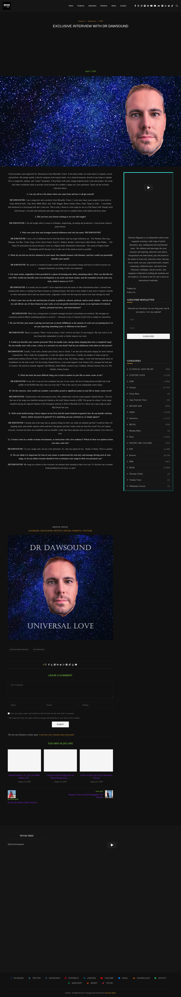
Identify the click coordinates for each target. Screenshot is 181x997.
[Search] (176, 5)
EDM (149, 381)
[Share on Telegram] (67, 665)
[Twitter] (138, 5)
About (113, 6)
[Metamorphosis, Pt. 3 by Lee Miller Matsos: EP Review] (24, 760)
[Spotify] (162, 5)
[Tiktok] (172, 5)
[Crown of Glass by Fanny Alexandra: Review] (96, 760)
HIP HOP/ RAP (149, 406)
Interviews (92, 6)
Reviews (104, 6)
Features (80, 6)
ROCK (149, 468)
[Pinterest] (145, 5)
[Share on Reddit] (61, 665)
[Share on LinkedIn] (58, 665)
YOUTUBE (87, 531)
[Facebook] (135, 5)
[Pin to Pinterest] (55, 665)
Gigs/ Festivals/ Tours (149, 400)
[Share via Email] (76, 665)
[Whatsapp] (165, 5)
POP (149, 449)
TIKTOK (67, 531)
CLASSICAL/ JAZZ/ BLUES (149, 369)
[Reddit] (169, 5)
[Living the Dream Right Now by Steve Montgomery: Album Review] (60, 760)
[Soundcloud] (158, 5)
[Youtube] (151, 5)
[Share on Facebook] (48, 665)
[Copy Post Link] (70, 665)
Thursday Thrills (149, 474)
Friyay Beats (149, 394)
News (71, 6)
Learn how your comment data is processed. (56, 735)
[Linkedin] (148, 5)
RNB (149, 462)
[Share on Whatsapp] (63, 665)
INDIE (149, 412)
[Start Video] (148, 188)
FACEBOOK (34, 531)
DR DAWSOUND (39, 649)
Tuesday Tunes (149, 480)
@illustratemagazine (16, 844)
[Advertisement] (90, 49)
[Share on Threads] (73, 665)
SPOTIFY (58, 531)
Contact (123, 6)
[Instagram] (141, 5)
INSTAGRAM (46, 531)
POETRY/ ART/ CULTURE (149, 443)
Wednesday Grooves (149, 486)
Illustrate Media (110, 993)
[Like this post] (46, 665)
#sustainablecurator (19, 649)
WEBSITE (76, 531)
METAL (149, 424)
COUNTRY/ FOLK (149, 375)
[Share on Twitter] (52, 665)
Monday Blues (149, 431)
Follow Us (131, 292)
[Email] (155, 5)
